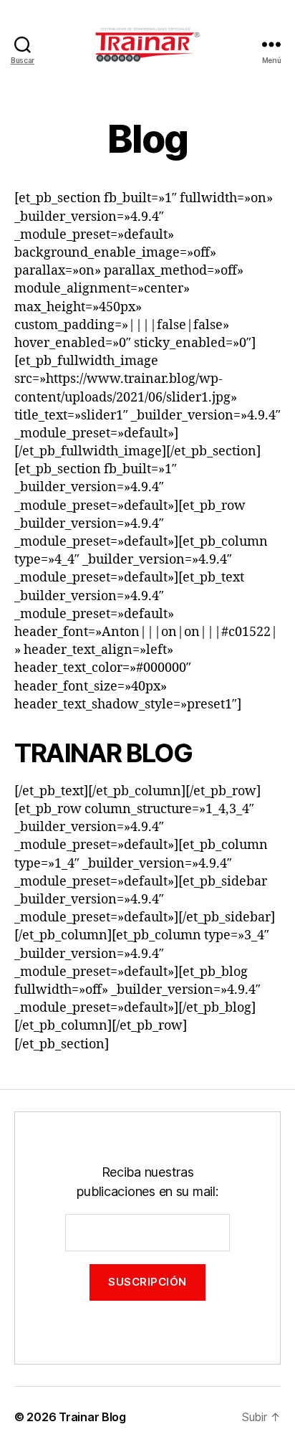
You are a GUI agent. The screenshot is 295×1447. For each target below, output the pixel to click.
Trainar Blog (92, 1417)
